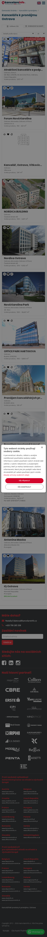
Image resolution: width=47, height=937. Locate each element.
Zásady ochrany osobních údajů (16, 475)
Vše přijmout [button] (24, 480)
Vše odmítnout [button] (24, 487)
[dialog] (23, 468)
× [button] (42, 447)
